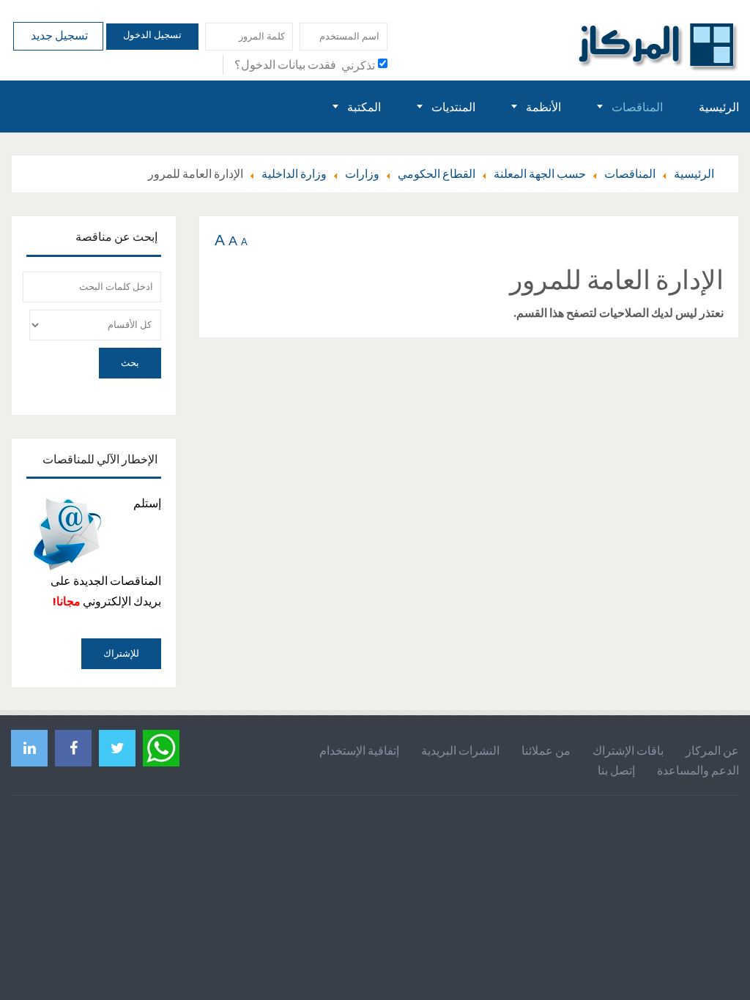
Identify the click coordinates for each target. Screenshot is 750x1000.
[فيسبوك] (73, 748)
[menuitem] (719, 106)
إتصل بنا (616, 770)
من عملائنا (546, 750)
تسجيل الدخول (152, 35)
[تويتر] (117, 748)
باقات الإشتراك (628, 750)
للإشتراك (121, 653)
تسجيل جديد (58, 35)
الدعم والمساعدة (698, 770)
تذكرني (358, 65)
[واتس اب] (161, 746)
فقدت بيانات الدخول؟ (285, 64)
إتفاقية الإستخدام (359, 750)
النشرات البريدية (460, 750)
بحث (130, 363)
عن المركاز (712, 750)
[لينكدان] (29, 748)
